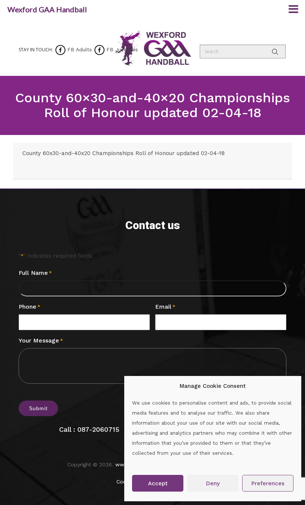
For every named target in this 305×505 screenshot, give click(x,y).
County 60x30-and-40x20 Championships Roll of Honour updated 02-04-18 (123, 153)
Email (165, 306)
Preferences (268, 483)
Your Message (41, 340)
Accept (158, 483)
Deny (213, 483)
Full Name (35, 272)
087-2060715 (98, 429)
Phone (29, 306)
